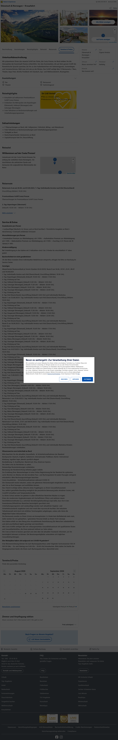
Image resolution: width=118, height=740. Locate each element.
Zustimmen (87, 379)
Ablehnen (64, 379)
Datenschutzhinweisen (53, 374)
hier (78, 374)
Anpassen (75, 379)
